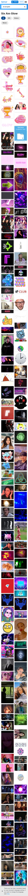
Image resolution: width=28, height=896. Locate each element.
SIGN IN (21, 1)
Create (16, 1)
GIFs (9, 18)
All (3, 18)
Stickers (16, 18)
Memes (5, 22)
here (8, 894)
